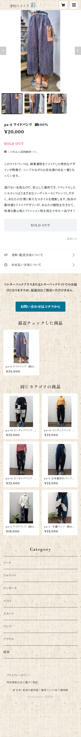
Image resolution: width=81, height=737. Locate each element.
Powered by (36, 696)
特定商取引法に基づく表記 (22, 682)
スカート (8, 614)
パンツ (7, 626)
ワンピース (10, 588)
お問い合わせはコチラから (41, 307)
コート (7, 563)
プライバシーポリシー (18, 675)
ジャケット (9, 575)
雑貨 (6, 652)
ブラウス (8, 639)
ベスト (7, 601)
